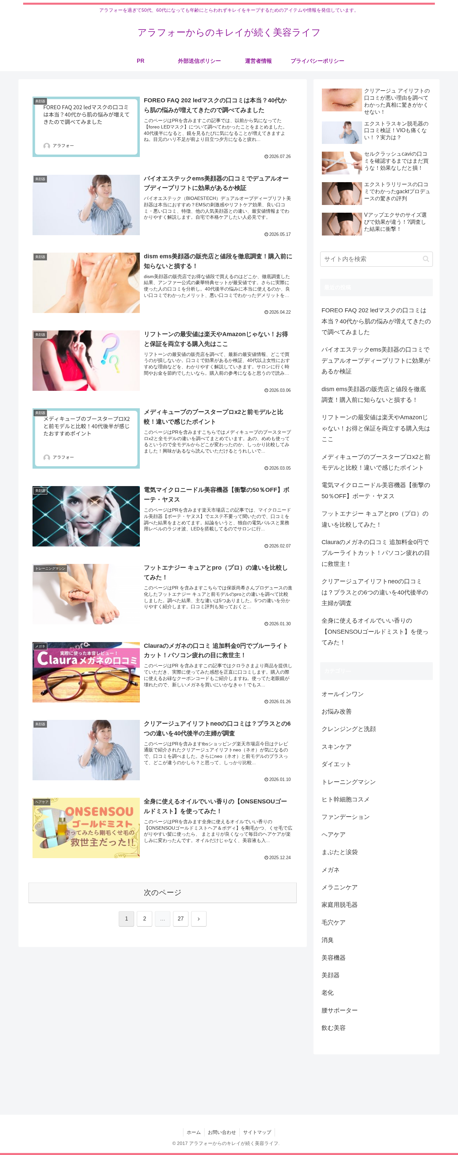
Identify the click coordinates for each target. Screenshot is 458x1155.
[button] (426, 259)
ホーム (194, 1132)
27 (181, 919)
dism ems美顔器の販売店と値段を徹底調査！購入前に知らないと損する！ (374, 394)
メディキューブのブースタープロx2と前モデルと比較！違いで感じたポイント (376, 462)
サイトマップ (257, 1132)
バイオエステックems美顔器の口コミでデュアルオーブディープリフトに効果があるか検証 (376, 360)
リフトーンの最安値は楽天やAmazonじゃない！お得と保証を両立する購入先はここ (376, 428)
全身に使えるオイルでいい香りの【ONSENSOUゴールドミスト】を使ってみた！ (375, 631)
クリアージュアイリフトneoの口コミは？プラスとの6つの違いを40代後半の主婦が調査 (375, 592)
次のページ (163, 892)
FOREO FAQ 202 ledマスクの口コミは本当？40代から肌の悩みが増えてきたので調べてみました (376, 321)
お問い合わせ (222, 1132)
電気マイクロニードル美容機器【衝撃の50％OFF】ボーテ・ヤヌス (376, 490)
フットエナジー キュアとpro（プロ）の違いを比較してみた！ (375, 519)
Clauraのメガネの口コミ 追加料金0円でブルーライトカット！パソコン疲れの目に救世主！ (376, 553)
